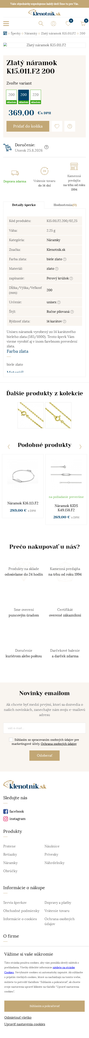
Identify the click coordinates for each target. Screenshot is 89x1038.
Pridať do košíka (28, 126)
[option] (44, 45)
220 (36, 95)
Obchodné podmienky (21, 911)
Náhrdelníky (54, 863)
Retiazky (10, 854)
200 (11, 95)
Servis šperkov (15, 903)
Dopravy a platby (57, 903)
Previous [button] (8, 446)
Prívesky (51, 854)
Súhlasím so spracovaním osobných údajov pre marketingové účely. (45, 742)
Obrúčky (10, 871)
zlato (51, 268)
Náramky (53, 240)
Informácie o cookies (20, 919)
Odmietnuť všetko (18, 1017)
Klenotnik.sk (56, 250)
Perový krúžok (58, 278)
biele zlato (55, 259)
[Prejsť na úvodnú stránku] (44, 13)
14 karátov (55, 321)
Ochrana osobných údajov (59, 744)
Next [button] (80, 446)
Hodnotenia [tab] (65, 205)
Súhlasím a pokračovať (45, 1006)
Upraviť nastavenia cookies (24, 1024)
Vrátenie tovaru (57, 911)
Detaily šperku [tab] (24, 205)
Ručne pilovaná (58, 312)
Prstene (9, 846)
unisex (52, 302)
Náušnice (52, 846)
